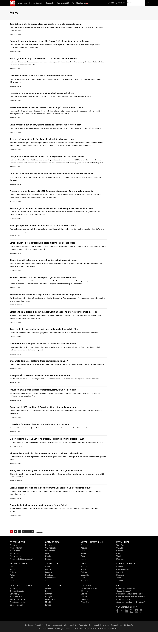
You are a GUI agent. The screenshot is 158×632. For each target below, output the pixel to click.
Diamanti (120, 575)
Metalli (48, 602)
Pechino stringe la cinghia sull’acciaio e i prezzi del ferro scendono (43, 343)
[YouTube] (131, 612)
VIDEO (111, 3)
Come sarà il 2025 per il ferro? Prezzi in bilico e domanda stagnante (43, 407)
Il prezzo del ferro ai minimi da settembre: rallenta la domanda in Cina (44, 329)
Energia (48, 597)
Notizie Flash (22, 3)
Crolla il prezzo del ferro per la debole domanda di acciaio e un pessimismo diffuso (51, 488)
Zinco (83, 556)
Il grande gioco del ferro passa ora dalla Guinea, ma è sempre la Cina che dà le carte (51, 208)
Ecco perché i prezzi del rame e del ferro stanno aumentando (40, 375)
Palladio (13, 572)
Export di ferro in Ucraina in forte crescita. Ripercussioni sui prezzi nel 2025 (47, 439)
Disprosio (49, 569)
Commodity (50, 3)
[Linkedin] (126, 612)
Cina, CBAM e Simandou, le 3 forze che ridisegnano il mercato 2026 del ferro (47, 156)
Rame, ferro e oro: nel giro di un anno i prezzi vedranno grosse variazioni (46, 470)
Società (84, 594)
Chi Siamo (29, 625)
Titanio (119, 556)
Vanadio (119, 548)
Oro (11, 567)
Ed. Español (128, 625)
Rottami (48, 559)
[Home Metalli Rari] (12, 5)
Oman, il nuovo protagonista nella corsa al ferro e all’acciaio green (42, 243)
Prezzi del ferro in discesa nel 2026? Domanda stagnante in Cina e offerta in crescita (51, 191)
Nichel (83, 559)
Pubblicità (83, 625)
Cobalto (119, 551)
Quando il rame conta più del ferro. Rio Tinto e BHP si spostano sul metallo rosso (50, 41)
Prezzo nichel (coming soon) (21, 559)
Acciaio (84, 548)
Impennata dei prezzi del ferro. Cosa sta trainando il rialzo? (39, 361)
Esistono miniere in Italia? (127, 599)
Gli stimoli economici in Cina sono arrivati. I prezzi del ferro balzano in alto (46, 453)
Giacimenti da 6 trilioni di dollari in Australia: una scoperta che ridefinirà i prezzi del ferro (53, 312)
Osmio (12, 581)
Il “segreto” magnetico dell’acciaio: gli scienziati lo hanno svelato (42, 139)
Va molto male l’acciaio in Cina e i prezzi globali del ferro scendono (43, 277)
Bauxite (84, 567)
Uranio (48, 556)
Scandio (48, 581)
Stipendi (119, 581)
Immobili (119, 572)
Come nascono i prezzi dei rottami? (130, 602)
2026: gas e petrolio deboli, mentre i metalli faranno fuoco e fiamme (43, 225)
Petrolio (48, 545)
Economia (49, 591)
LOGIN (148, 3)
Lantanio (48, 572)
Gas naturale (50, 548)
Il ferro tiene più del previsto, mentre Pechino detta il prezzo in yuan (43, 260)
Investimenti (50, 599)
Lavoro (48, 605)
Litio (47, 553)
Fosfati (83, 569)
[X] (121, 612)
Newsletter (73, 625)
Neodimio (49, 575)
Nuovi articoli (93, 625)
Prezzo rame (15, 545)
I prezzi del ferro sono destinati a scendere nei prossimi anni (39, 424)
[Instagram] (136, 612)
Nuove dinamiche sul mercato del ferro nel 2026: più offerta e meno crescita (47, 107)
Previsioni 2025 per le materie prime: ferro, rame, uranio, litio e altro (43, 390)
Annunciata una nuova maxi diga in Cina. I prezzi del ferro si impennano (45, 295)
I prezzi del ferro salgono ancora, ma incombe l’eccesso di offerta (42, 93)
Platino (12, 575)
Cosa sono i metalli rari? (126, 588)
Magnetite (85, 575)
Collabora (46, 625)
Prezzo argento (16, 556)
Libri (65, 625)
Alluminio (84, 545)
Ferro (83, 551)
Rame (83, 553)
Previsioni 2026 (63, 3)
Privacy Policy (116, 625)
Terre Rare (120, 545)
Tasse (118, 578)
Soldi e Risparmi (16, 605)
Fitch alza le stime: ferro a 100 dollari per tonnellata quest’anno (41, 76)
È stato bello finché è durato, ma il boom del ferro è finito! (38, 505)
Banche (119, 567)
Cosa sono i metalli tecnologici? (129, 594)
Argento (13, 569)
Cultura (84, 597)
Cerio (47, 567)
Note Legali (104, 625)
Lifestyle (84, 599)
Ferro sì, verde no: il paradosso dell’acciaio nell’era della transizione (43, 58)
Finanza (48, 594)
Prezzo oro (14, 553)
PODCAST (120, 3)
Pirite (83, 578)
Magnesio (120, 559)
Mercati (48, 588)
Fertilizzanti (50, 551)
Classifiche (85, 602)
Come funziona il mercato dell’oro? (130, 597)
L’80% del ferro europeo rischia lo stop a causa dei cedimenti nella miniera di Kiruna (51, 174)
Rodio (12, 578)
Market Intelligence (79, 3)
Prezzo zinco (15, 551)
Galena (84, 572)
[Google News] (141, 612)
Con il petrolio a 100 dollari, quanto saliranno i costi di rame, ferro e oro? (46, 125)
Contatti (37, 625)
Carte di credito (122, 569)
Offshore (84, 591)
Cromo (119, 553)
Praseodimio (50, 578)
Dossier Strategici (36, 3)
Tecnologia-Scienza (89, 588)
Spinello (84, 581)
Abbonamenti (57, 625)
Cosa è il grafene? (123, 591)
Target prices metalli (18, 602)
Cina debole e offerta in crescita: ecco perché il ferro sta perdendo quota (45, 24)
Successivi (40, 532)
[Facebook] (117, 612)
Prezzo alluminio (16, 548)
